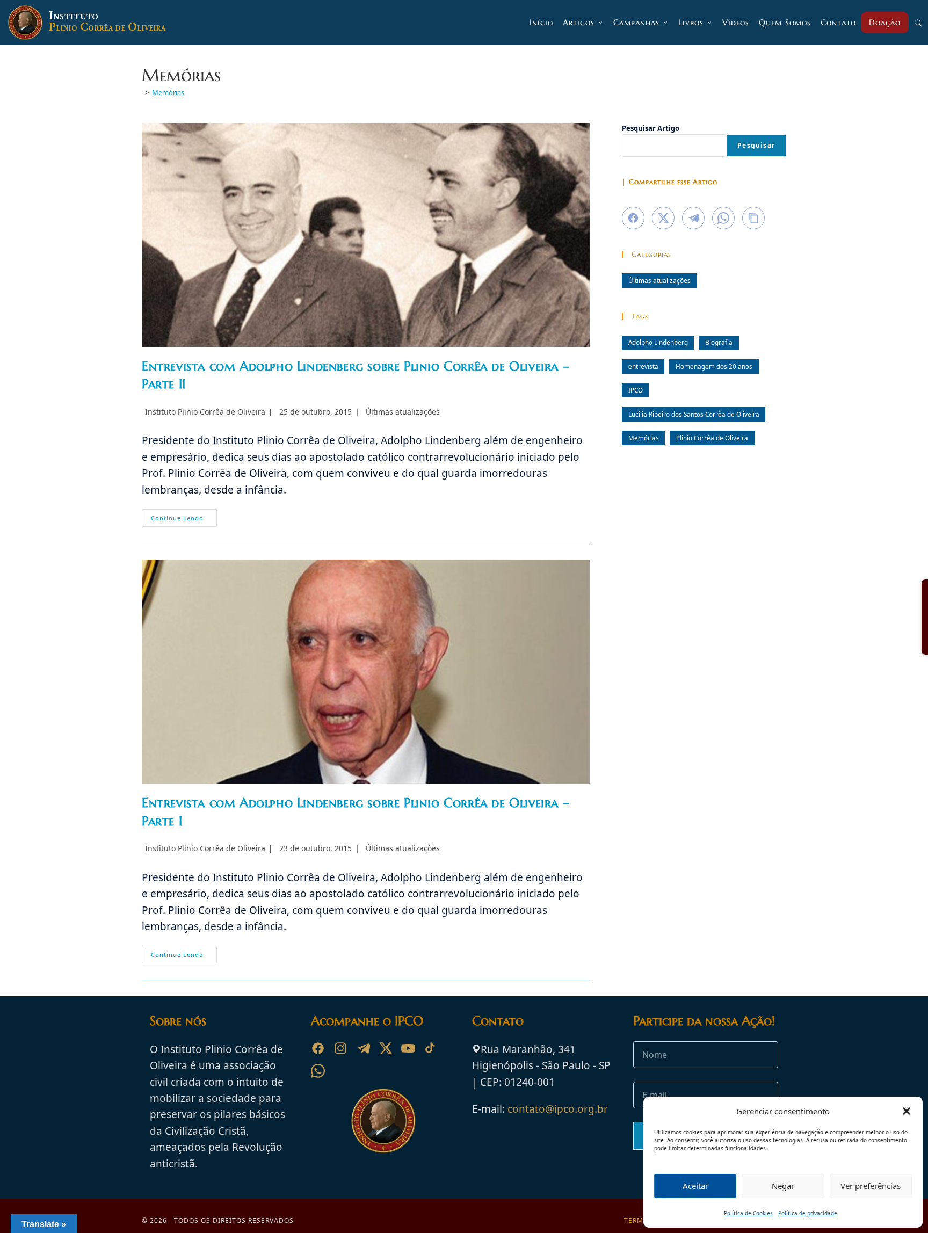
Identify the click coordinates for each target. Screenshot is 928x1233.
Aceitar (695, 1185)
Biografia (719, 342)
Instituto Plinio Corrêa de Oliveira (205, 412)
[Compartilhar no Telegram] (693, 218)
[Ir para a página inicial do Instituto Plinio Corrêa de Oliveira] (383, 1120)
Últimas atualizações (403, 412)
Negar (783, 1185)
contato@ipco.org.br (558, 1109)
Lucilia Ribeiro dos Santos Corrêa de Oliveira (693, 414)
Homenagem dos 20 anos (714, 366)
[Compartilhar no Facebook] (633, 218)
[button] (906, 1111)
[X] (386, 1048)
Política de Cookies (748, 1213)
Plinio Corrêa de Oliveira (712, 437)
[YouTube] (408, 1048)
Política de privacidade (807, 1213)
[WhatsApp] (318, 1071)
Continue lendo (184, 520)
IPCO (635, 390)
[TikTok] (431, 1048)
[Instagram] (340, 1048)
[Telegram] (363, 1048)
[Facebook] (318, 1048)
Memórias (168, 92)
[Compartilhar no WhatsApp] (723, 218)
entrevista (643, 366)
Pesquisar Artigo (650, 128)
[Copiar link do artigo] (753, 218)
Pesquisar (756, 145)
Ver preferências (870, 1185)
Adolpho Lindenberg (658, 342)
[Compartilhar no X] (663, 218)
